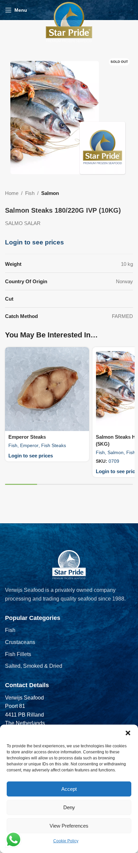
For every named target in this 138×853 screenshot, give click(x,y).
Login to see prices (34, 242)
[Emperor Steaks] (47, 389)
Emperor (29, 445)
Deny (69, 807)
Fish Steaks (53, 445)
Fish (29, 193)
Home (11, 193)
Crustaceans (20, 642)
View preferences (69, 826)
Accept (69, 789)
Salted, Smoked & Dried (33, 666)
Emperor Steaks (27, 437)
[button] (128, 733)
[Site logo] (69, 21)
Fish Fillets (18, 654)
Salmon (50, 193)
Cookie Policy (65, 841)
